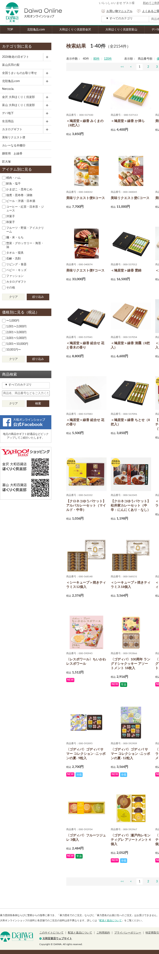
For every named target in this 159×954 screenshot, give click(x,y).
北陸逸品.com (36, 29)
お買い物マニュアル (119, 11)
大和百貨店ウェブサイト (57, 938)
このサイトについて (51, 932)
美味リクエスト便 (13, 137)
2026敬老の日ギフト (15, 56)
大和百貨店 (16, 936)
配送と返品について (110, 920)
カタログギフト (12, 129)
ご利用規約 (103, 932)
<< (122, 66)
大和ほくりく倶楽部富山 (121, 29)
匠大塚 (6, 161)
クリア (13, 296)
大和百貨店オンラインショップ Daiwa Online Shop (31, 12)
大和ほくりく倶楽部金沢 (75, 29)
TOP (10, 29)
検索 (38, 403)
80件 (96, 58)
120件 (108, 58)
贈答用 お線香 (12, 153)
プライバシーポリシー (127, 932)
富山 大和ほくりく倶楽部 (18, 105)
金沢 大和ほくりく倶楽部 (18, 97)
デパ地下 (8, 113)
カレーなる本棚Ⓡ (13, 145)
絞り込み (38, 296)
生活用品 (8, 121)
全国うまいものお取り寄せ (19, 73)
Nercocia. (8, 89)
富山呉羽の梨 (10, 65)
